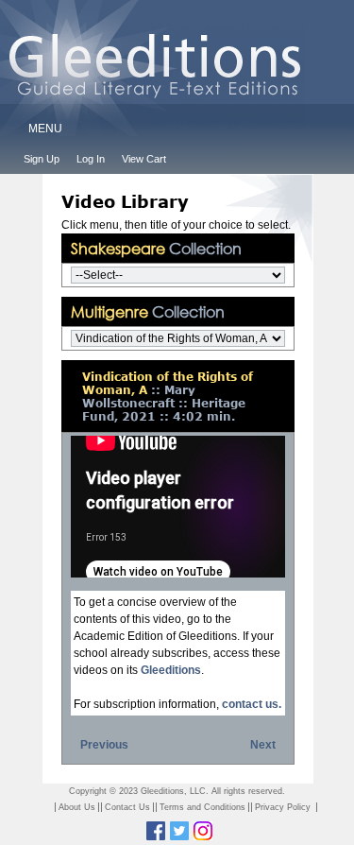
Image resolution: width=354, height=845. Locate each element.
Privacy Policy (283, 807)
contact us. (251, 704)
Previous (104, 744)
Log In (90, 158)
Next (263, 744)
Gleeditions (171, 670)
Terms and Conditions (202, 807)
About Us (77, 807)
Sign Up (41, 158)
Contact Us (127, 807)
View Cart (144, 158)
